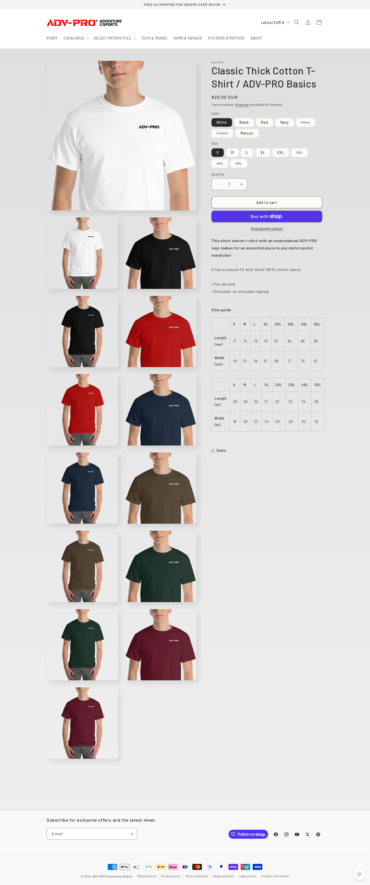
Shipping (242, 104)
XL (263, 152)
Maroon (246, 133)
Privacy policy (171, 876)
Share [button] (221, 450)
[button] (76, 38)
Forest (224, 134)
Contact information (275, 876)
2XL (280, 152)
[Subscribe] (131, 834)
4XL (222, 164)
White (221, 122)
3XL (302, 153)
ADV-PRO (98, 876)
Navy (284, 122)
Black (244, 122)
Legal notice (247, 876)
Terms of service (197, 876)
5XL (241, 164)
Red (264, 122)
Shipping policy (223, 876)
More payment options (267, 228)
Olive (308, 123)
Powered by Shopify (119, 876)
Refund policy (146, 876)
